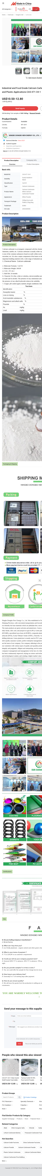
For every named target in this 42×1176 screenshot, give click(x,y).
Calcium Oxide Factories (11, 1142)
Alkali (5, 1128)
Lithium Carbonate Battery (12, 1133)
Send (19, 1044)
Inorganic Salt (19, 15)
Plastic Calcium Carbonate (12, 1152)
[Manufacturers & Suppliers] (21, 3)
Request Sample (35, 113)
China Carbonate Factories (31, 1142)
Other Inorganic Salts (18, 1128)
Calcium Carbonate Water (33, 1152)
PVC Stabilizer (6, 1105)
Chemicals (10, 15)
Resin (4, 1109)
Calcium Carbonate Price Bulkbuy (14, 1157)
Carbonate (28, 15)
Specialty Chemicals (27, 1101)
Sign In (5, 151)
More (4, 1161)
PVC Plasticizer (7, 1101)
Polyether (24, 1105)
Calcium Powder (9, 1147)
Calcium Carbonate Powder (27, 1147)
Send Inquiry (20, 108)
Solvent (23, 1109)
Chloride (31, 1128)
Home (3, 15)
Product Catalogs (30, 1097)
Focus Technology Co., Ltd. (25, 1168)
